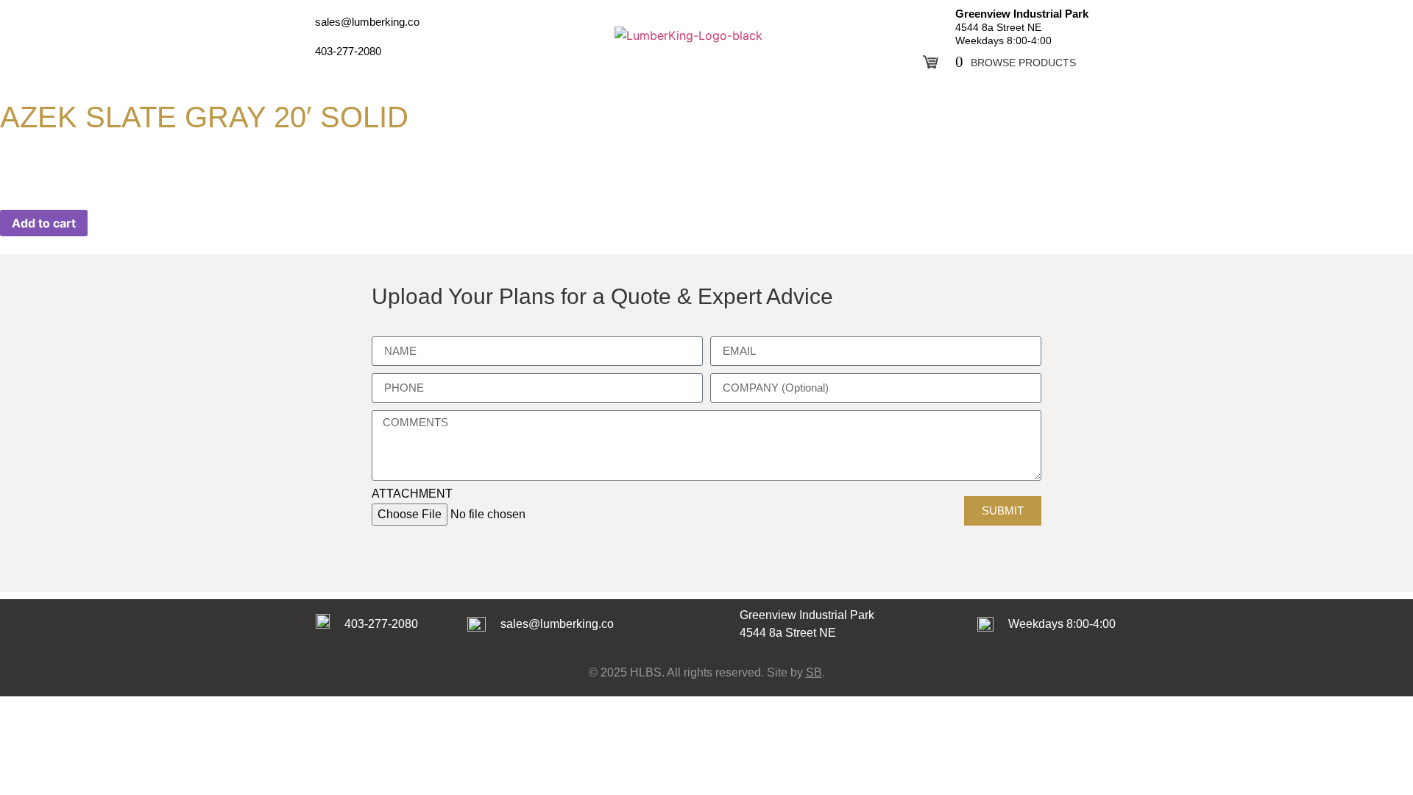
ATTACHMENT (412, 494)
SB (814, 672)
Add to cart (44, 223)
